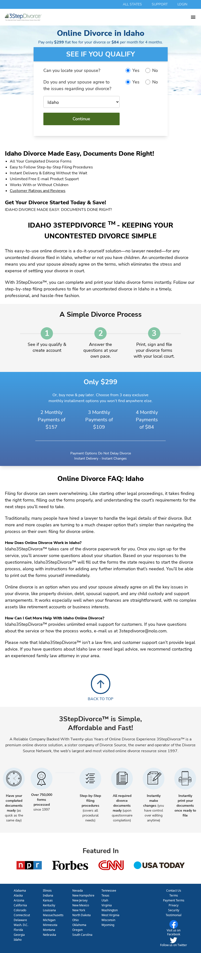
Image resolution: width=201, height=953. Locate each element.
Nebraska (49, 935)
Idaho (18, 940)
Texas (105, 895)
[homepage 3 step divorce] (97, 17)
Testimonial (173, 915)
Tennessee (108, 890)
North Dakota (81, 915)
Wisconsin (108, 920)
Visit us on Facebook (173, 932)
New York (78, 910)
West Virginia (110, 915)
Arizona (19, 900)
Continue (81, 119)
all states (132, 4)
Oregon (77, 930)
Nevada (77, 890)
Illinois (47, 890)
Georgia (19, 935)
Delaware (20, 920)
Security (173, 910)
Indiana (48, 895)
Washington (109, 910)
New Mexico (80, 905)
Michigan (49, 920)
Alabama (20, 890)
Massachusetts (53, 915)
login (182, 4)
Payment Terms (173, 900)
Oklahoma (79, 925)
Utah (104, 900)
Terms (173, 895)
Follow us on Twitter (173, 945)
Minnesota (50, 925)
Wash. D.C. (21, 925)
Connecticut (22, 915)
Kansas (48, 900)
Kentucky (49, 905)
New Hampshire (83, 895)
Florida (18, 930)
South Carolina (82, 935)
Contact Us (173, 890)
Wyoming (107, 925)
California (20, 905)
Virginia (106, 905)
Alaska (18, 895)
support (160, 4)
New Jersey (80, 900)
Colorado (20, 910)
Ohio (75, 920)
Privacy (173, 905)
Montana (49, 930)
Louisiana (49, 910)
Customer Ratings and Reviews (37, 190)
